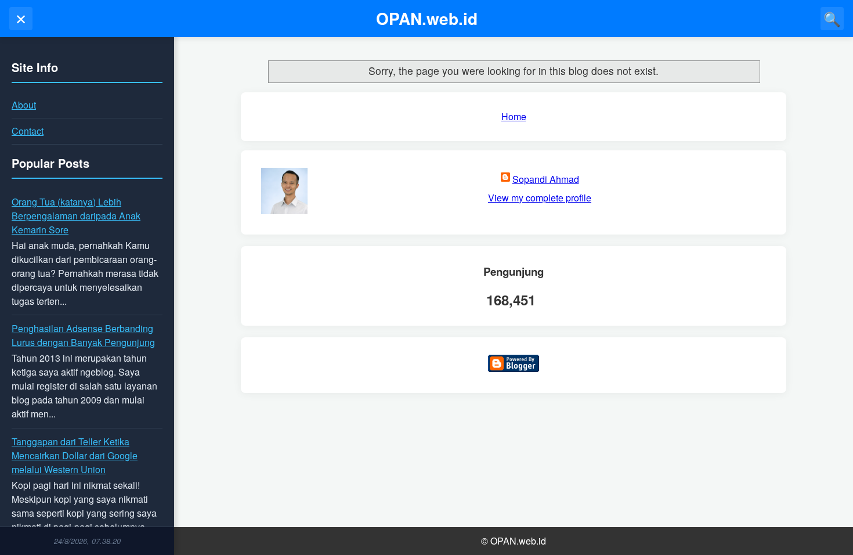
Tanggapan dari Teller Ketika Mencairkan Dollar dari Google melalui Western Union (75, 455)
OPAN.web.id (427, 18)
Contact (28, 131)
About (24, 104)
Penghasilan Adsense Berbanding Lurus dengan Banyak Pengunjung (83, 335)
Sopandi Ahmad (545, 179)
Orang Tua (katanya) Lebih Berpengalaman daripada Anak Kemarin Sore (76, 215)
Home (513, 116)
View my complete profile (539, 197)
